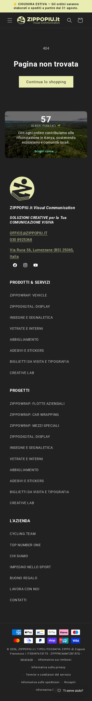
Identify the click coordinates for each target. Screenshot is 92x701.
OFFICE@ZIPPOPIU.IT (29, 233)
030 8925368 (21, 239)
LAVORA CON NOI (24, 589)
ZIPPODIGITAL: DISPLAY (30, 306)
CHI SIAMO (19, 556)
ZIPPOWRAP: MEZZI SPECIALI (34, 426)
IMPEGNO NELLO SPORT (30, 567)
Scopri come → (46, 151)
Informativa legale (48, 689)
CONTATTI (18, 600)
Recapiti (70, 682)
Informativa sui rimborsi (55, 659)
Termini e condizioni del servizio (48, 674)
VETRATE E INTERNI (26, 328)
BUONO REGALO (23, 578)
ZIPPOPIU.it (26, 649)
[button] (9, 20)
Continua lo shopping (46, 82)
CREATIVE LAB (22, 373)
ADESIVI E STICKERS (27, 350)
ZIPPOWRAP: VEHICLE (28, 295)
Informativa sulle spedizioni (40, 682)
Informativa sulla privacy (48, 667)
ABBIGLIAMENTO (24, 339)
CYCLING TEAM (23, 534)
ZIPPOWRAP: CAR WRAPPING (34, 415)
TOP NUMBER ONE (25, 545)
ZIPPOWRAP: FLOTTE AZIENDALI (37, 404)
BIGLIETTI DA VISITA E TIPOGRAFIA (39, 361)
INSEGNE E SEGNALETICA (31, 317)
